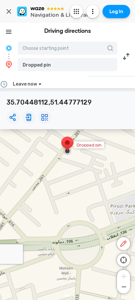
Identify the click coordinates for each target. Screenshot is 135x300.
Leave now (25, 84)
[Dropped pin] (67, 145)
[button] (67, 64)
